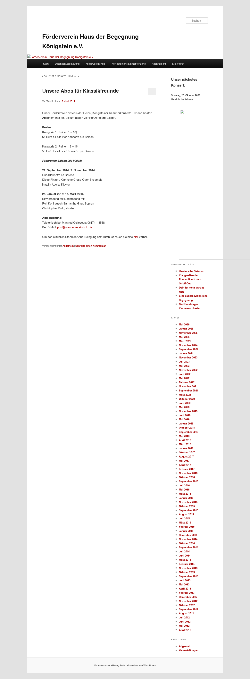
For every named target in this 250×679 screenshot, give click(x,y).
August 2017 (186, 456)
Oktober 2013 (187, 572)
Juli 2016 (184, 485)
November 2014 (188, 539)
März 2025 (185, 341)
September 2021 (188, 390)
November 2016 (188, 473)
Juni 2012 (184, 621)
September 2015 (188, 510)
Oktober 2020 (187, 399)
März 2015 (185, 522)
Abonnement (159, 63)
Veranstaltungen (188, 650)
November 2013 (188, 568)
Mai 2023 (184, 366)
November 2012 (188, 601)
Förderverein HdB (95, 63)
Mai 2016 (184, 489)
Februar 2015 (187, 526)
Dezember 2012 (188, 597)
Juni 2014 (184, 555)
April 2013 (185, 588)
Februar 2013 (187, 592)
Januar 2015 (186, 531)
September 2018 (188, 432)
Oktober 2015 (187, 506)
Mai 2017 (184, 460)
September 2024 (188, 349)
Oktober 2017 (187, 452)
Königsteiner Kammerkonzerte (129, 63)
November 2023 (188, 357)
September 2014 (188, 547)
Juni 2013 (184, 580)
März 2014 (185, 559)
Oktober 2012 (187, 605)
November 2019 (188, 411)
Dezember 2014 (188, 535)
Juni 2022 (184, 374)
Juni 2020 (184, 403)
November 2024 (188, 345)
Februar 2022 (187, 382)
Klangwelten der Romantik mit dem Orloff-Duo (190, 279)
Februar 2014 (187, 564)
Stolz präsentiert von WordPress (138, 665)
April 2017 (185, 465)
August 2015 (186, 514)
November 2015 (188, 502)
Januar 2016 (186, 498)
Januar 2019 (186, 423)
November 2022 (188, 370)
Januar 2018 (186, 448)
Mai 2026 (184, 324)
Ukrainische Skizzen (191, 271)
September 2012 (188, 609)
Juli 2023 (184, 361)
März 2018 (185, 444)
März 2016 (185, 493)
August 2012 (186, 613)
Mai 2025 (184, 337)
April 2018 (185, 440)
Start (46, 63)
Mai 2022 (184, 378)
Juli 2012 (184, 617)
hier (136, 237)
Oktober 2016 (187, 477)
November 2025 (188, 333)
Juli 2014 (184, 551)
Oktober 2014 (187, 543)
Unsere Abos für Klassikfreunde (80, 90)
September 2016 (188, 481)
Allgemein (68, 245)
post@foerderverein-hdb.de (74, 227)
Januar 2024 (186, 353)
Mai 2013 (184, 584)
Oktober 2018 (187, 427)
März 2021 (185, 394)
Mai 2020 (184, 407)
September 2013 (188, 576)
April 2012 (185, 630)
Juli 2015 (184, 518)
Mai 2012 (184, 625)
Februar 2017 (187, 469)
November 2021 (188, 386)
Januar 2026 (186, 328)
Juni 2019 (184, 415)
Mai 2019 (184, 419)
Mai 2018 (184, 436)
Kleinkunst (178, 63)
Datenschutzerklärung (67, 63)
